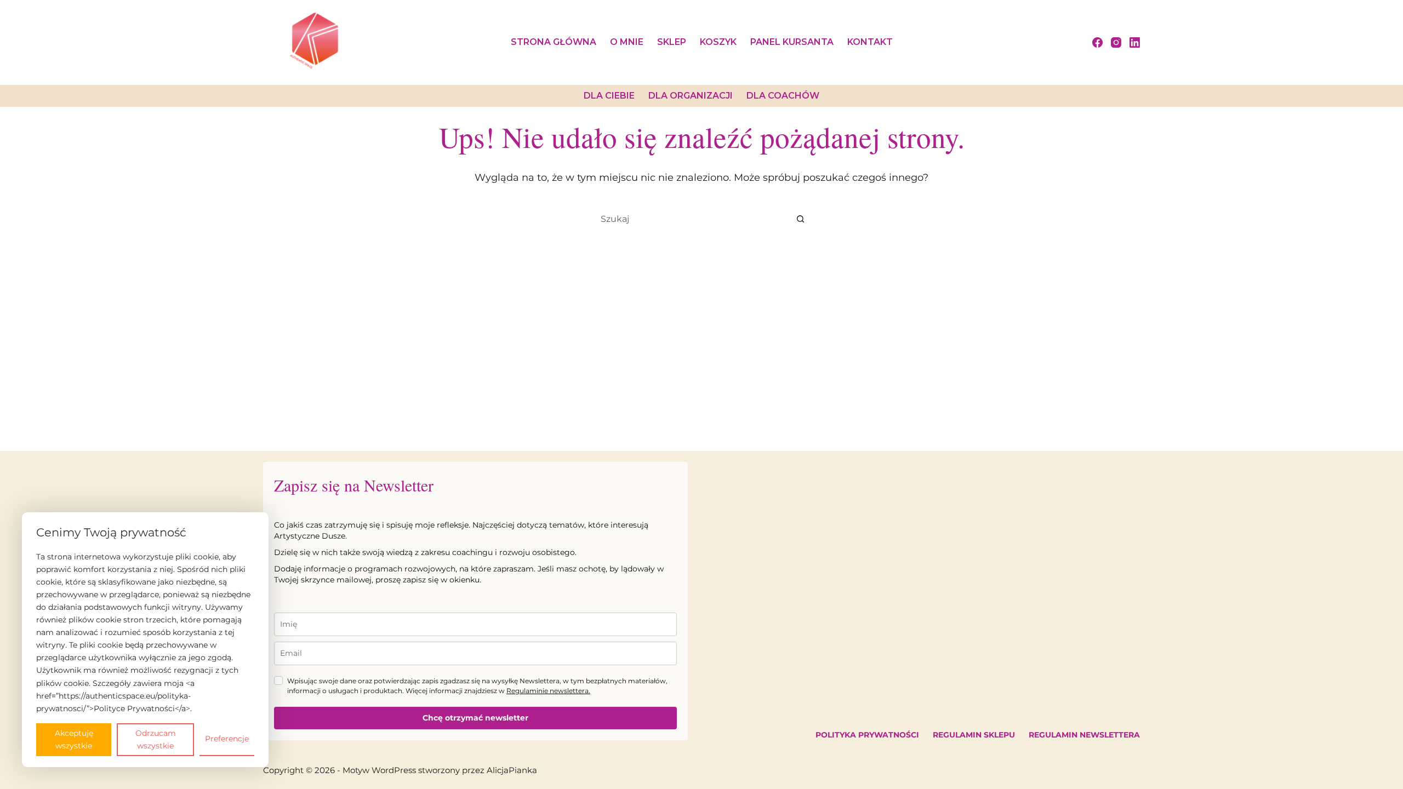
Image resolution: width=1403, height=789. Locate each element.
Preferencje (227, 739)
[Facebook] (1097, 42)
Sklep (671, 42)
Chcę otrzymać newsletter (475, 718)
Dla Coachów (782, 95)
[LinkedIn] (1135, 42)
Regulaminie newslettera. (548, 691)
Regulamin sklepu (974, 735)
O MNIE (626, 42)
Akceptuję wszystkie (74, 739)
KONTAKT (870, 42)
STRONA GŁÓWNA (553, 42)
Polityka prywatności (867, 735)
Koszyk (718, 42)
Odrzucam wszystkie (155, 739)
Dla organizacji (690, 95)
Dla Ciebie (609, 95)
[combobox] (691, 219)
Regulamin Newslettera (1084, 735)
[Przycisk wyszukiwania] (800, 218)
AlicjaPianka (512, 770)
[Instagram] (1116, 42)
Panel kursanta (792, 42)
